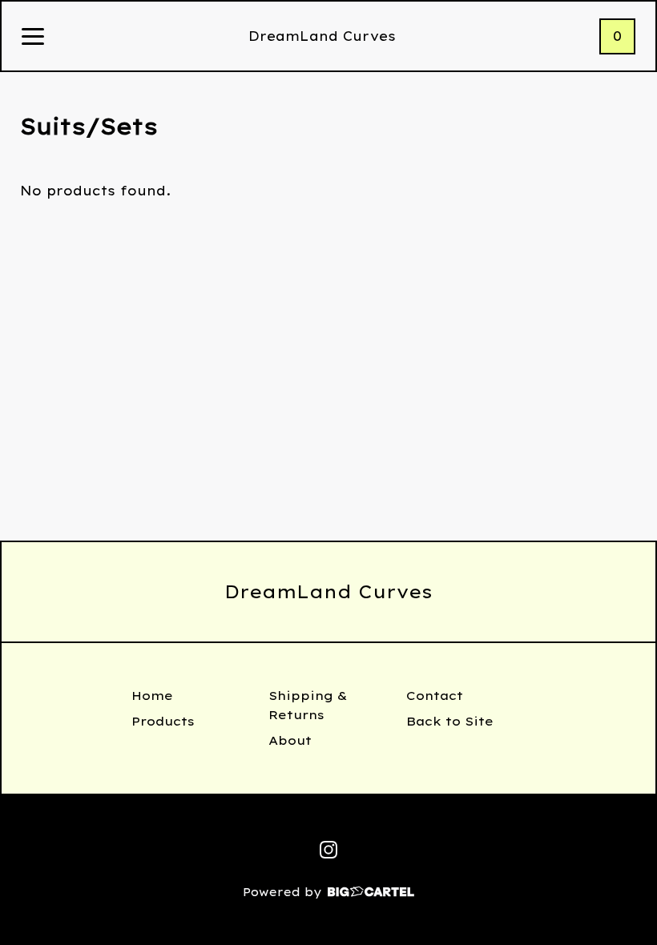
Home (152, 695)
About (290, 740)
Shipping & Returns (308, 705)
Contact (434, 695)
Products (163, 721)
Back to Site (450, 721)
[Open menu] (33, 37)
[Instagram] (328, 849)
